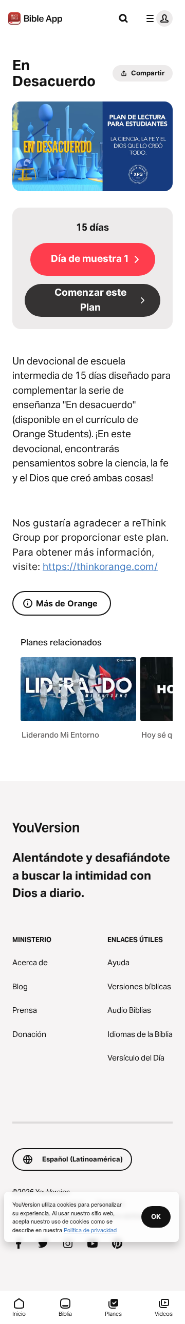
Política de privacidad (90, 1230)
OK (156, 1216)
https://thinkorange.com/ (100, 567)
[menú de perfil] (157, 18)
